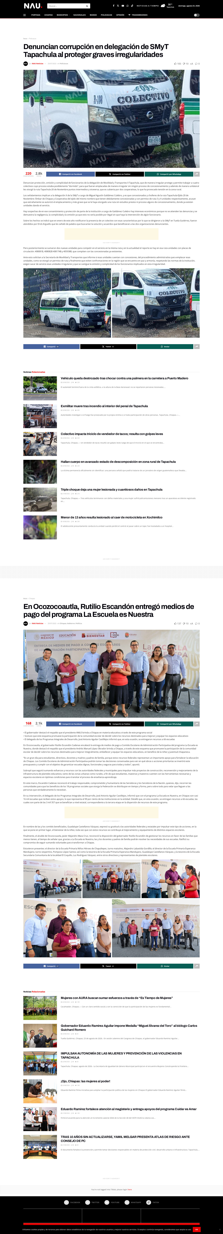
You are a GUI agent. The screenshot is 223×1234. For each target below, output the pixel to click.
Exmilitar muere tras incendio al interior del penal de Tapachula (104, 406)
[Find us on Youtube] (123, 5)
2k (77, 1034)
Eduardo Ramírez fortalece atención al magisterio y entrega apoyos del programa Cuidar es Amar (128, 1109)
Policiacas (106, 15)
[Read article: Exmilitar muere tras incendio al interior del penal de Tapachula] (40, 416)
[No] (219, 1229)
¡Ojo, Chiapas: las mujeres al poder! (85, 1081)
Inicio (25, 38)
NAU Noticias (37, 63)
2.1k (78, 494)
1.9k (78, 1002)
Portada (35, 15)
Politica (79, 623)
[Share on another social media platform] (197, 174)
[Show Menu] (24, 15)
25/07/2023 (52, 63)
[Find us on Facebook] (113, 5)
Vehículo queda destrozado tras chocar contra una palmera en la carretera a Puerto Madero (124, 378)
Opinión (120, 15)
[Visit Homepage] (33, 5)
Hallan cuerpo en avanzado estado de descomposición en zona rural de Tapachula (118, 461)
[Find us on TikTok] (132, 5)
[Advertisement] (111, 28)
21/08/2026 (66, 494)
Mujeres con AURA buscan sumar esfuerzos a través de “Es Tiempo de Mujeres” (117, 998)
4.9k (78, 410)
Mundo (93, 15)
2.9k (78, 521)
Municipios (62, 15)
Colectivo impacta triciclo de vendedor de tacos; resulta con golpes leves (112, 434)
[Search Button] (87, 6)
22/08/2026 (66, 1062)
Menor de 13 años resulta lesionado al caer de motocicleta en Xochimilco (111, 517)
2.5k (78, 438)
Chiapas (48, 15)
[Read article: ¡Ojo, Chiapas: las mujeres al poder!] (40, 1091)
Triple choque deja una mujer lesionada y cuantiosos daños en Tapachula (111, 489)
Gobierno (71, 623)
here (129, 1189)
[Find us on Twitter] (118, 5)
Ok (196, 1229)
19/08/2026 (66, 521)
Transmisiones (140, 15)
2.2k (78, 382)
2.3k (78, 466)
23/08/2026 (66, 382)
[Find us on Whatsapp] (128, 5)
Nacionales (79, 15)
